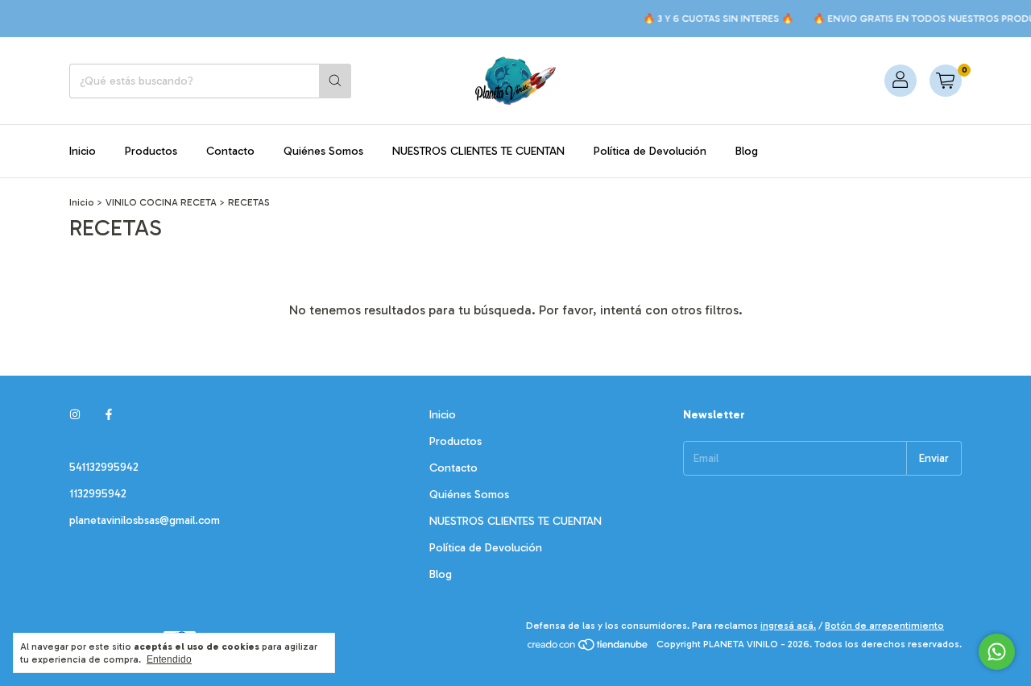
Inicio (82, 151)
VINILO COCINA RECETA (161, 202)
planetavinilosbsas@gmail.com (144, 520)
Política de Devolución (650, 151)
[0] (946, 80)
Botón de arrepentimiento (884, 625)
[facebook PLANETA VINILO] (108, 415)
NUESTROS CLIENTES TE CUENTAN (478, 151)
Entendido (169, 659)
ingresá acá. (788, 625)
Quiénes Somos (323, 151)
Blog (746, 151)
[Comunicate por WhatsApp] (997, 652)
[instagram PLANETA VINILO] (75, 415)
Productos (151, 151)
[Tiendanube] (588, 648)
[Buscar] (335, 81)
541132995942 (104, 467)
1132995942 (97, 494)
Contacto (230, 151)
